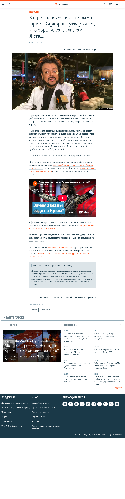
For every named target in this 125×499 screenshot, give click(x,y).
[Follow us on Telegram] (93, 404)
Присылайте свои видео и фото (14, 403)
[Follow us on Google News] (88, 404)
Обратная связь (38, 417)
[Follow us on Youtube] (76, 404)
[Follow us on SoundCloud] (99, 404)
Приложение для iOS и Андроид (15, 408)
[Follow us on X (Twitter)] (70, 404)
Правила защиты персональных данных (46, 427)
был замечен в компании (59, 247)
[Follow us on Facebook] (64, 404)
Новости (34, 12)
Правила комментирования (44, 408)
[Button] (69, 49)
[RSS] (105, 404)
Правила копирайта (40, 412)
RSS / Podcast (7, 422)
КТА (110, 4)
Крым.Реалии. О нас (40, 403)
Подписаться (6, 412)
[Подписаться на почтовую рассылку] (117, 404)
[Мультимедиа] (117, 4)
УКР (103, 4)
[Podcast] (111, 404)
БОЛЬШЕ (118, 388)
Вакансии (36, 422)
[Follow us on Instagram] (82, 404)
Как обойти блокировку (11, 426)
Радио (4, 417)
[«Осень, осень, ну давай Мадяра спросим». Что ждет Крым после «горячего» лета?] (32, 346)
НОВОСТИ (71, 325)
